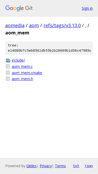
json (88, 165)
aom (34, 25)
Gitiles (31, 165)
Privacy (46, 165)
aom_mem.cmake (27, 72)
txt (76, 165)
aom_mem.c (22, 66)
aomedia (15, 25)
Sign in (87, 8)
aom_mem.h (22, 78)
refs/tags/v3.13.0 (62, 25)
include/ (18, 60)
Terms (60, 165)
